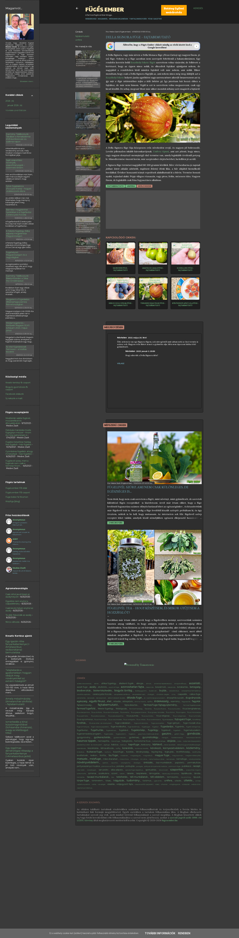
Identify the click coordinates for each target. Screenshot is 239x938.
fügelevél (166, 730)
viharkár (164, 784)
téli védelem (157, 777)
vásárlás (111, 784)
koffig (118, 748)
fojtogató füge (183, 719)
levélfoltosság (183, 752)
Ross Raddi (81, 770)
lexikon (94, 755)
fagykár (196, 701)
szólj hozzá (144, 186)
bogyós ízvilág (123, 690)
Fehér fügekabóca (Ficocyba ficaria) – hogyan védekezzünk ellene (18, 188)
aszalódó (195, 683)
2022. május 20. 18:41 (137, 338)
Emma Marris (140, 701)
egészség (82, 701)
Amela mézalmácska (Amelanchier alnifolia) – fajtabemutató (19, 701)
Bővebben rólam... (27, 81)
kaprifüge (134, 744)
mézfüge (96, 758)
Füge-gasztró (155, 19)
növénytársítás (195, 759)
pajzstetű (180, 762)
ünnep (198, 781)
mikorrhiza (124, 759)
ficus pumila (133, 716)
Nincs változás (12, 622)
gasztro (167, 733)
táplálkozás (186, 773)
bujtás (163, 690)
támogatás (154, 773)
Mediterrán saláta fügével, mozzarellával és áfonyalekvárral (18, 420)
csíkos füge (195, 694)
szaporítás (177, 769)
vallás (94, 784)
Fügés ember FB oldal (16, 488)
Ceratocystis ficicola (102, 694)
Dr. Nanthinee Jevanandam (155, 698)
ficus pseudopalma (116, 716)
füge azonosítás (157, 723)
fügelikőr (177, 730)
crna (174, 694)
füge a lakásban (123, 723)
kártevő (158, 744)
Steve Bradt (163, 770)
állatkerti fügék (126, 683)
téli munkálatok (139, 777)
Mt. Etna (143, 759)
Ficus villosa (141, 719)
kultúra (108, 752)
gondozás (194, 733)
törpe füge (83, 780)
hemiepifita (104, 741)
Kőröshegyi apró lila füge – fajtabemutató (185, 304)
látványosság (142, 752)
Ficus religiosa (163, 716)
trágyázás (118, 780)
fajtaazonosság (84, 705)
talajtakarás (141, 773)
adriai (96, 683)
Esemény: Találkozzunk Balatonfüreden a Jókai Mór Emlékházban (17, 278)
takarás (130, 773)
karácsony (146, 744)
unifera (78, 40)
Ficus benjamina (83, 712)
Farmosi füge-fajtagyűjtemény (160, 705)
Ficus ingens (181, 712)
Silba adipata (117, 770)
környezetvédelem (174, 748)
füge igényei (173, 723)
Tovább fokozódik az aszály (19, 615)
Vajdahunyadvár (83, 784)
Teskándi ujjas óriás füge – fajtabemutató (152, 304)
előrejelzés (128, 701)
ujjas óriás (158, 781)
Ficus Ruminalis (195, 716)
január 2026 (14, 105)
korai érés (127, 748)
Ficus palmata (82, 716)
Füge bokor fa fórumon (17, 497)
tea (112, 777)
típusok (197, 777)
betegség (195, 687)
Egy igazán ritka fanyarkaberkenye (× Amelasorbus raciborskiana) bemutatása (17, 647)
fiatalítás (148, 709)
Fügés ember (104, 9)
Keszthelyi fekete (115, 77)
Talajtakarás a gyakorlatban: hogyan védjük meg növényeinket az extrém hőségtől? (19, 675)
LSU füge (113, 755)
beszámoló (161, 687)
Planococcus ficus (108, 766)
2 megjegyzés (115, 523)
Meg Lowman (177, 755)
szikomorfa (81, 773)
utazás (178, 780)
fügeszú (132, 734)
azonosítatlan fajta (133, 686)
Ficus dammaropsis (111, 712)
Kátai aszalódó (170, 745)
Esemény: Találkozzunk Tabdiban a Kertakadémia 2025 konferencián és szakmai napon (18, 138)
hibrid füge (115, 741)
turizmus (147, 780)
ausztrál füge (114, 687)
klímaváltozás (107, 748)
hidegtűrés (127, 741)
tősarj (108, 780)
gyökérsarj (134, 737)
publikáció (187, 766)
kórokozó (155, 748)
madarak (124, 755)
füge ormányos (83, 727)
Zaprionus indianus (85, 788)
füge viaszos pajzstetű (100, 727)
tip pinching (186, 777)
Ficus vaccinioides (115, 719)
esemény (175, 701)
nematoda (170, 759)
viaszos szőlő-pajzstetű (144, 784)
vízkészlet (186, 784)
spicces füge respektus (134, 770)
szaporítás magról (193, 770)
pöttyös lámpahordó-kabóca (155, 766)
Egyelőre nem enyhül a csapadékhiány (17, 602)
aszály (93, 687)
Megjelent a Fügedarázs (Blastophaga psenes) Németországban (17, 302)
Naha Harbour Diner (157, 759)
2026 (9, 101)
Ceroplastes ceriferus (122, 694)
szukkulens (104, 773)
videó (157, 784)
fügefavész (82, 730)
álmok (149, 683)
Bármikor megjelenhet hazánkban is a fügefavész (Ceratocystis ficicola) (18, 212)
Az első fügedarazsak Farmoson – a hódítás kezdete (16, 349)
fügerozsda (108, 734)
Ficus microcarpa (194, 712)
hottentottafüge (159, 741)
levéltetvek (82, 755)
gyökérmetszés (120, 737)
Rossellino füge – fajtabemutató (185, 269)
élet (109, 701)
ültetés (188, 780)
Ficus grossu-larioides (156, 712)
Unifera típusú (161, 151)
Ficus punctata (148, 716)
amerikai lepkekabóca (163, 683)
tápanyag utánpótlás (170, 773)
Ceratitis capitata (84, 694)
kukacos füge (94, 751)
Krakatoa (81, 752)
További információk (160, 933)
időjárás (171, 741)
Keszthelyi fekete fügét (143, 62)
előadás (117, 701)
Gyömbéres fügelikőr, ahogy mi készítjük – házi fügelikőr (19, 452)
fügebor (155, 727)
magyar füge (162, 755)
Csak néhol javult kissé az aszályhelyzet (18, 595)
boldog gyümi (141, 691)
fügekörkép (138, 730)
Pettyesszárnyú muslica (88, 766)
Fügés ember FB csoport (18, 492)
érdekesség (161, 701)
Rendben (184, 933)
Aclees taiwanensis (84, 683)
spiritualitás (151, 770)
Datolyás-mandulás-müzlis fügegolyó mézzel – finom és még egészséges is (18, 432)
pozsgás (139, 766)
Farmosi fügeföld (86, 708)
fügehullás (97, 730)
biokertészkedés (102, 690)
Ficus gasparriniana (139, 712)
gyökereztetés (102, 737)
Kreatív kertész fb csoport (18, 382)
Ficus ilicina (170, 712)
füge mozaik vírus (192, 723)
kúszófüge (118, 752)
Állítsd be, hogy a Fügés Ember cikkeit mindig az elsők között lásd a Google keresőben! (157, 46)
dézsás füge (134, 697)
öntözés (148, 762)
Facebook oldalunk (15, 394)
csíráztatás (81, 698)
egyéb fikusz (97, 701)
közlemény (193, 748)
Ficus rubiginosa (179, 716)
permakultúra (194, 762)
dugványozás (193, 697)
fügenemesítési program (89, 734)
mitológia (135, 759)
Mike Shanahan (110, 759)
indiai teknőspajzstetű (192, 741)
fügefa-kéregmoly (193, 727)
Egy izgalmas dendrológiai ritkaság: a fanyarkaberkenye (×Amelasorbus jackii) (19, 752)
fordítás (81, 723)
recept (197, 766)
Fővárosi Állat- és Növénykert (100, 723)
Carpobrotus (174, 691)
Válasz (120, 363)
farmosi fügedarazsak (192, 705)
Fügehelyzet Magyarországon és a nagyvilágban (16, 255)
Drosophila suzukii (175, 698)
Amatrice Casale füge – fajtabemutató (153, 269)
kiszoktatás (93, 748)
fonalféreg (197, 719)
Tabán (122, 773)
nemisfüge (181, 759)
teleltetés (122, 777)
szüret (114, 773)
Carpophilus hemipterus (191, 691)
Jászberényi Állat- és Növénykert (89, 745)
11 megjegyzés (116, 644)
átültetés (102, 687)
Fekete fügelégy (106, 708)
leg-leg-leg (157, 752)
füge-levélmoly (134, 727)
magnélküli (148, 755)
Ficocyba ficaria (160, 709)
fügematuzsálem (192, 730)
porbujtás (130, 766)
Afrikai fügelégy (109, 683)
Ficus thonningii (100, 719)
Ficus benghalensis (192, 708)
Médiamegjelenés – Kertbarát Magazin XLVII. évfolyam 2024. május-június (18, 327)
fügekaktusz (111, 730)
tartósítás (81, 777)
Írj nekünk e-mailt (14, 398)
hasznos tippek (87, 740)
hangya (165, 737)
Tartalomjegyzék (138, 19)
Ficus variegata (129, 719)
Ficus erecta (125, 712)
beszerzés (172, 687)
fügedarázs (167, 726)
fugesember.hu (169, 820)
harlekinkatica (177, 737)
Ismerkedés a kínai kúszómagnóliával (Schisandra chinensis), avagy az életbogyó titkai (19, 727)
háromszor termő (193, 737)
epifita (150, 701)
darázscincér (101, 698)
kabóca (115, 744)
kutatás (130, 752)
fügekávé (124, 730)
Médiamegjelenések (118, 19)
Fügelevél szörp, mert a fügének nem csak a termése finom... (17, 463)
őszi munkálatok (164, 762)
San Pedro (104, 770)
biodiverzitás (84, 690)
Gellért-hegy (179, 734)
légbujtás (169, 752)
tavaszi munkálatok (98, 777)
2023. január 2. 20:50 (145, 351)
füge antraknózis (141, 723)
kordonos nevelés (142, 748)
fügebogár (146, 727)
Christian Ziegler (163, 694)
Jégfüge (107, 745)
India (179, 741)
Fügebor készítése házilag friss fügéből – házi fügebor (19, 443)
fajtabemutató (82, 36)
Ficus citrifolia (96, 712)
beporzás (150, 687)
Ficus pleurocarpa (98, 716)
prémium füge (175, 766)
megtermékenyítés (193, 755)
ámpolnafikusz (180, 683)
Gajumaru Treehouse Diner (148, 734)
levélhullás (196, 752)
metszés (82, 758)
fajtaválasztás (131, 705)
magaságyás (135, 755)
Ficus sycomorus (85, 719)
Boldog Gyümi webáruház (174, 10)
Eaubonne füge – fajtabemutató (120, 269)
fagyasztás (186, 701)
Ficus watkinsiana (154, 719)
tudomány (133, 780)
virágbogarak (175, 784)
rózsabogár (92, 770)
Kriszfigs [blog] (13, 501)
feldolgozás (121, 708)
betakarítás (182, 687)
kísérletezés (81, 748)
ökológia (137, 763)
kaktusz (123, 745)
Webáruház (91, 19)
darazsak (91, 698)
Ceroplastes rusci (139, 694)
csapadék (182, 694)
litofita (103, 755)
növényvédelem (88, 762)
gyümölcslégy (150, 737)
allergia (140, 683)
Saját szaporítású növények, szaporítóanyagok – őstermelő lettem (15, 164)
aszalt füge (82, 687)
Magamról (103, 19)
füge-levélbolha (118, 726)
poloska (120, 766)
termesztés (173, 777)
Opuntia (114, 763)
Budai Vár (153, 691)
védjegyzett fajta (124, 784)
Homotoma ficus (142, 741)
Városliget (102, 784)
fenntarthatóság (136, 709)
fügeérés (180, 726)
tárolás (197, 773)
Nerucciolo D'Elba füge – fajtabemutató (121, 304)
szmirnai (92, 773)
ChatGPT (151, 694)
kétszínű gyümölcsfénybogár (189, 745)
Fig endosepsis (168, 719)
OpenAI (105, 763)
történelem (97, 780)
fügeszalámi (121, 734)
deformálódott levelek (116, 698)
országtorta (126, 763)
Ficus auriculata (174, 709)
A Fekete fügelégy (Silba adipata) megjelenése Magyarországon (18, 233)
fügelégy (153, 730)
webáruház (196, 784)
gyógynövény (84, 737)
